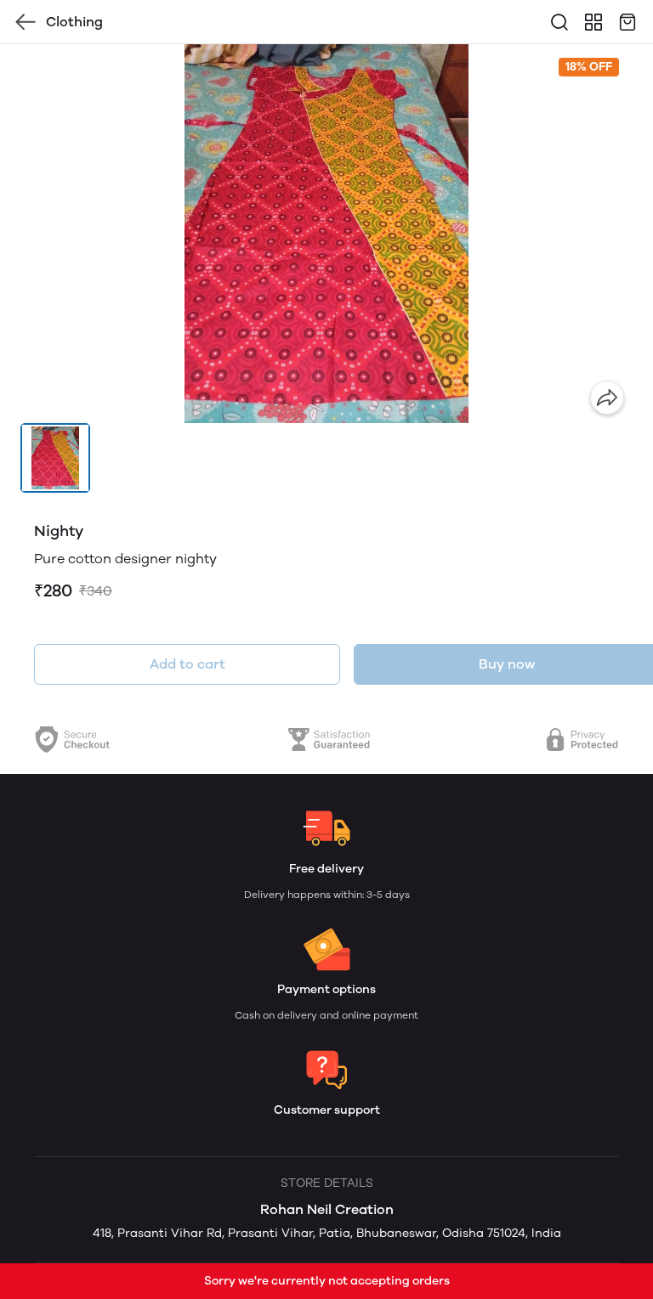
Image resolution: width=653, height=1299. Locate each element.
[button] (55, 458)
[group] (326, 233)
